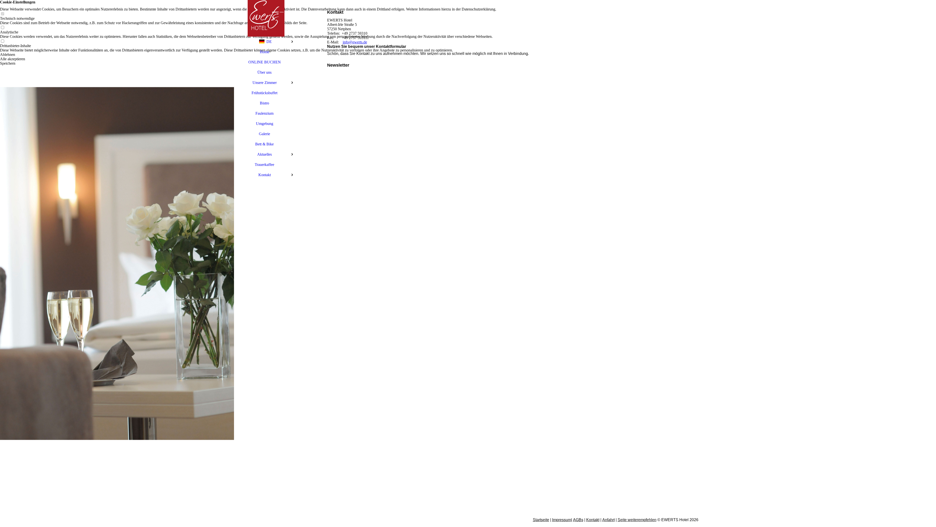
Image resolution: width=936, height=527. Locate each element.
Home (264, 52)
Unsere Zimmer (265, 83)
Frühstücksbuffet (264, 93)
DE (269, 42)
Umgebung (264, 124)
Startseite (541, 520)
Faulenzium (264, 113)
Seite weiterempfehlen (637, 520)
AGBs (578, 520)
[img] (117, 263)
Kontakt (264, 175)
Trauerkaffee (264, 164)
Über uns (264, 72)
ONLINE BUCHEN (264, 62)
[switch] (2, 14)
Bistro (264, 103)
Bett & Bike (264, 144)
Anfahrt (608, 520)
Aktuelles (264, 154)
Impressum (561, 520)
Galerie (264, 134)
